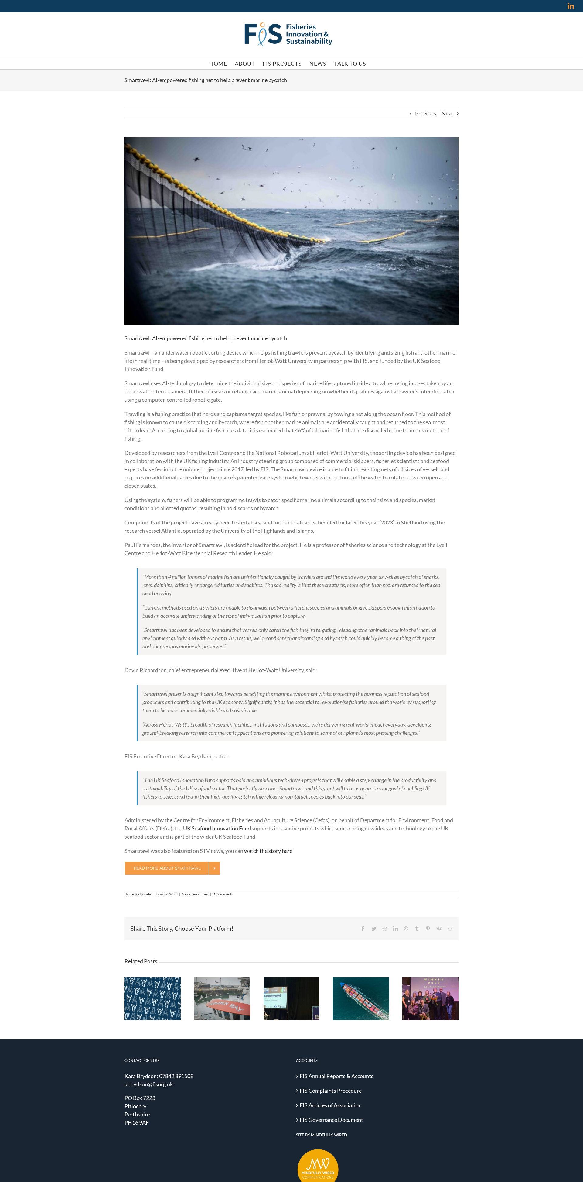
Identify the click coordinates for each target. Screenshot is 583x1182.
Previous (425, 113)
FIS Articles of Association (331, 1105)
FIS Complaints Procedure (331, 1090)
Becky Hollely (140, 894)
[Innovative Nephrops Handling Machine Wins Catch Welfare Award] (430, 998)
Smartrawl (200, 894)
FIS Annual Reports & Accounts (336, 1076)
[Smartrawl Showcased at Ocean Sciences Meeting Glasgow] (292, 998)
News (186, 894)
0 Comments (223, 894)
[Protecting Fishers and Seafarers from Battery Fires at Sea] (361, 998)
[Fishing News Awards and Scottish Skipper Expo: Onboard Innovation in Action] (222, 998)
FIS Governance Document (331, 1119)
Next (447, 113)
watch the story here (268, 850)
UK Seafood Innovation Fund (217, 828)
